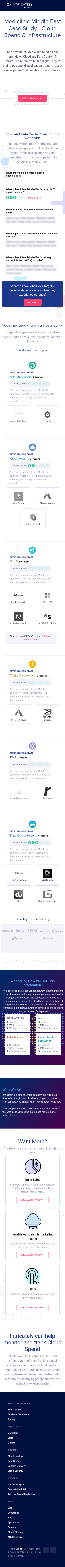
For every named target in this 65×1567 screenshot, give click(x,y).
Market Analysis (16, 1484)
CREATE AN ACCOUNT (32, 98)
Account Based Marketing (21, 1494)
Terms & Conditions (17, 1549)
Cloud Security (15, 1471)
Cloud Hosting (20, 458)
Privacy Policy (34, 1549)
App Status (13, 1522)
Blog (10, 1508)
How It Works (14, 1409)
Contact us (13, 1513)
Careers (12, 1527)
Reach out (32, 302)
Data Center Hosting (24, 835)
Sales (10, 1438)
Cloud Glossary (15, 1532)
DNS (13, 757)
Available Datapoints (18, 1414)
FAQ (10, 1517)
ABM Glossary (15, 1537)
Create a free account (32, 1200)
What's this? (34, 197)
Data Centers (14, 1461)
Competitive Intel (17, 1489)
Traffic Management (23, 675)
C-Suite (11, 1443)
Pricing (11, 1419)
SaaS (14, 561)
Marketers (13, 1433)
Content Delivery (21, 376)
